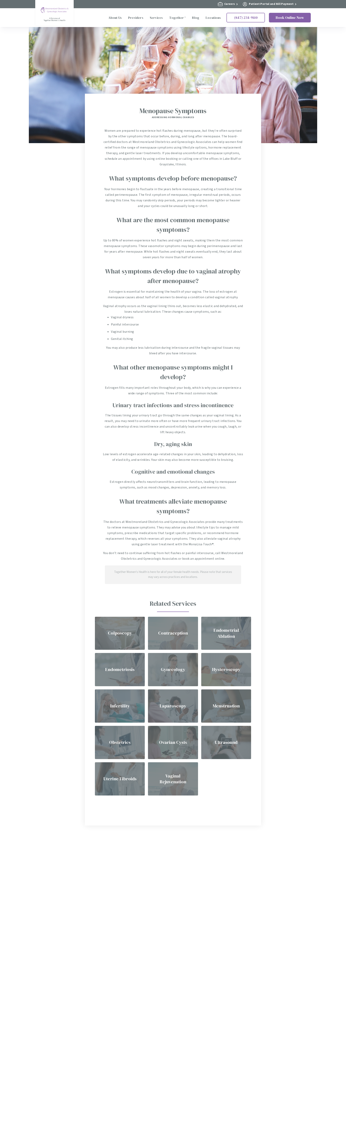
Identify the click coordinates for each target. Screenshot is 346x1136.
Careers (229, 4)
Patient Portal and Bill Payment (271, 4)
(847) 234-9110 (245, 17)
